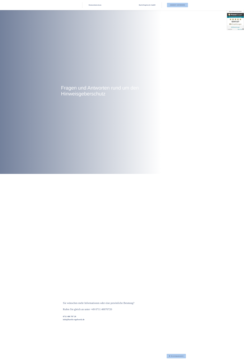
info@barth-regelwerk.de (73, 319)
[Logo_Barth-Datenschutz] (66, 5)
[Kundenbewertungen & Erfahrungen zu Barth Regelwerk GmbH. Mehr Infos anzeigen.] (235, 20)
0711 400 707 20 (69, 316)
